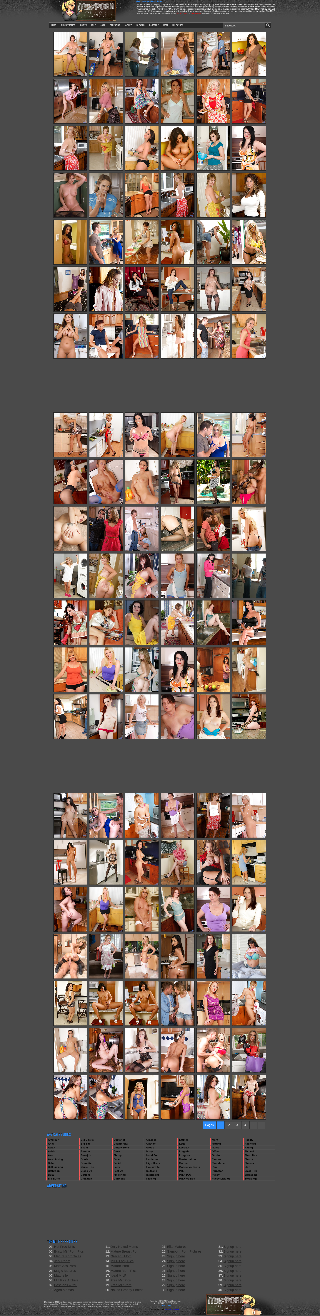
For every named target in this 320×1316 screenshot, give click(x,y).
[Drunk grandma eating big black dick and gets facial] (213, 311)
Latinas (184, 1139)
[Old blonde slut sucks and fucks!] (106, 884)
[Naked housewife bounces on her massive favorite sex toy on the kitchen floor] (106, 170)
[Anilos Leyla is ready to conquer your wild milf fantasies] (178, 311)
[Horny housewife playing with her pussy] (178, 884)
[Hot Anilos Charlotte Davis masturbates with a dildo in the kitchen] (70, 931)
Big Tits (86, 1143)
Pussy (216, 1174)
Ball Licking (55, 1166)
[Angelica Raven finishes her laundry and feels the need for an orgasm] (142, 503)
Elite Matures (176, 1246)
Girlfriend (119, 1178)
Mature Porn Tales (67, 1256)
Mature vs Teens (189, 1166)
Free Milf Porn (121, 1285)
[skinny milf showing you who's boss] (142, 644)
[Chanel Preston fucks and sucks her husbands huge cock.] (70, 311)
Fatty (117, 1166)
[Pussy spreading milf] (142, 1072)
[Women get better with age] (249, 550)
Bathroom (54, 1170)
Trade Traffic (165, 1305)
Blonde (85, 1151)
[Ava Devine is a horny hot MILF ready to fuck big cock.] (249, 217)
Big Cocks (87, 1139)
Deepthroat (121, 1143)
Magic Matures (65, 1271)
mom (165, 25)
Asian (51, 1147)
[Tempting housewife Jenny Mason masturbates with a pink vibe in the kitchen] (178, 1119)
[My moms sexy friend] (142, 931)
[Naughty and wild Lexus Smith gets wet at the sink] (178, 1072)
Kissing (151, 1178)
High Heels (153, 1163)
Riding (249, 1147)
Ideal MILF (118, 1275)
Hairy (149, 1151)
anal (102, 25)
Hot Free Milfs (64, 1246)
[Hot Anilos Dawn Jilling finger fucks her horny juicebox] (142, 217)
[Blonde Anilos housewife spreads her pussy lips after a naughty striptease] (142, 358)
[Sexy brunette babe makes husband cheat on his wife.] (106, 358)
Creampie (87, 1178)
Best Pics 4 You (65, 1285)
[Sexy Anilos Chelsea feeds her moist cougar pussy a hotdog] (249, 456)
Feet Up (118, 1170)
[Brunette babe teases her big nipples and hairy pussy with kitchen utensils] (213, 1119)
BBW (51, 1174)
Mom (215, 1139)
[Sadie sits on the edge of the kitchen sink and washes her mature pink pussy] (70, 170)
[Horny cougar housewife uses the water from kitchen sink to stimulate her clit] (213, 644)
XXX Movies (195, 13)
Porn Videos (181, 13)
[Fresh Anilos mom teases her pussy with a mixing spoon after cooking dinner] (142, 691)
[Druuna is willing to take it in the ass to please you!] (178, 264)
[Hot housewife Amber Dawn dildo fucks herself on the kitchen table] (249, 738)
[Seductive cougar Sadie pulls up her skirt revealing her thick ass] (213, 264)
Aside (51, 1151)
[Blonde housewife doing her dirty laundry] (70, 597)
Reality (249, 1139)
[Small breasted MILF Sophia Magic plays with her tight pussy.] (70, 456)
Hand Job (152, 1155)
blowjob (140, 25)
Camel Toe (87, 1166)
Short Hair (251, 1155)
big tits (83, 25)
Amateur (53, 1139)
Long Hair (185, 1155)
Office (215, 1151)
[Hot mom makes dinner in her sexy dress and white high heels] (249, 884)
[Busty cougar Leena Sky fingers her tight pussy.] (70, 1025)
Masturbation (187, 1159)
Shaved (249, 1151)
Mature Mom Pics (123, 1271)
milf (93, 25)
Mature (183, 1163)
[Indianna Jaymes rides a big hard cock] (249, 978)
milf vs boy (177, 25)
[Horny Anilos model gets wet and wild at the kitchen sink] (106, 738)
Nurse (215, 1147)
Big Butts (54, 1178)
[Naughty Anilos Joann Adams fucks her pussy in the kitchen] (142, 597)
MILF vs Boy (187, 1178)
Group (150, 1147)
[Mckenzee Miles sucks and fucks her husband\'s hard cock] (142, 1119)
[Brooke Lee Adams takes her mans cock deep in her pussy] (213, 170)
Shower (249, 1163)
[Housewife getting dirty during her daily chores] (142, 264)
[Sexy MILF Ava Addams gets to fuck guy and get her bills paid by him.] (70, 264)
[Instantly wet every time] (249, 76)
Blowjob (86, 1155)
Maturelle (61, 1275)
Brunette (86, 1163)
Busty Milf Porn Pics (69, 1251)
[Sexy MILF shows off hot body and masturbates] (106, 503)
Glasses (151, 1139)
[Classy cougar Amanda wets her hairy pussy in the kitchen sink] (213, 978)
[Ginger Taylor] (70, 358)
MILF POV (185, 1174)
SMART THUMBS (172, 1310)
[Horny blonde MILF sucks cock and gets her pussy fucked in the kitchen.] (106, 217)
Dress (117, 1151)
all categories (68, 25)
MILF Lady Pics (122, 1261)
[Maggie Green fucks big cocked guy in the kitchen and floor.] (106, 837)
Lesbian (184, 1147)
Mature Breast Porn (125, 1251)
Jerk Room (62, 1261)
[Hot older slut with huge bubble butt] (178, 550)
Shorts (249, 1159)
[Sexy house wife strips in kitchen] (178, 503)
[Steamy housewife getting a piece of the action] (106, 644)
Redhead (250, 1143)
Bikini (84, 1147)
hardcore (154, 25)
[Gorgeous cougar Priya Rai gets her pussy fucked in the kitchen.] (178, 978)
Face (117, 1159)
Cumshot (119, 1139)
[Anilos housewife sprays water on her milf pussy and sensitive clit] (142, 123)
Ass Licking (55, 1159)
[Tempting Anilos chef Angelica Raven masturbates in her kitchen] (249, 123)
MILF (182, 1170)
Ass (50, 1155)
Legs (182, 1143)
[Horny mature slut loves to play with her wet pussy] (178, 738)
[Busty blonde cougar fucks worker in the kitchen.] (106, 550)
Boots (84, 1159)
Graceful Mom (121, 1256)
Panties (216, 1159)
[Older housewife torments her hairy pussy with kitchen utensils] (178, 644)
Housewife (153, 1166)
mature (128, 25)
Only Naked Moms (124, 1246)
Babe (51, 1163)
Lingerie (184, 1151)
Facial (117, 1163)
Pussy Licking (221, 1178)
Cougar (85, 1174)
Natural (216, 1143)
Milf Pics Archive (66, 1280)
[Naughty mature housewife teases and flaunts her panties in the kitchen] (178, 217)
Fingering (120, 1174)
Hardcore (152, 1159)
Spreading (251, 1174)
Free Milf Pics (121, 1280)
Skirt (247, 1166)
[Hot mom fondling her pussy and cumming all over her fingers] (70, 884)
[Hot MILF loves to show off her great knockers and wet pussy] (249, 170)
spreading (115, 25)
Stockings (251, 1178)
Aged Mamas (64, 1290)
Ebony (118, 1155)
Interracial (152, 1174)
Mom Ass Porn (65, 1266)
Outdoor (217, 1155)
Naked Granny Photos (127, 1290)
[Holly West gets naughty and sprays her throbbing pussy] (249, 311)
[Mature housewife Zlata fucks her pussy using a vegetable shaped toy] (106, 456)
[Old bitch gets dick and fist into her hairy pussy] (178, 123)
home (53, 25)
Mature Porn (120, 1266)
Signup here (176, 1256)
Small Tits (251, 1170)
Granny (151, 1143)
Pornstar (217, 1170)
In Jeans (151, 1170)
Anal (51, 1143)
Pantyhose (218, 1163)
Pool (215, 1166)
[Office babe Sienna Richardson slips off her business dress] (142, 311)
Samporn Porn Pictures (184, 1251)
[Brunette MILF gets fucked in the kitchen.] (213, 358)
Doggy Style (121, 1147)
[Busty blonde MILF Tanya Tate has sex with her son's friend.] (249, 503)
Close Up (86, 1170)
